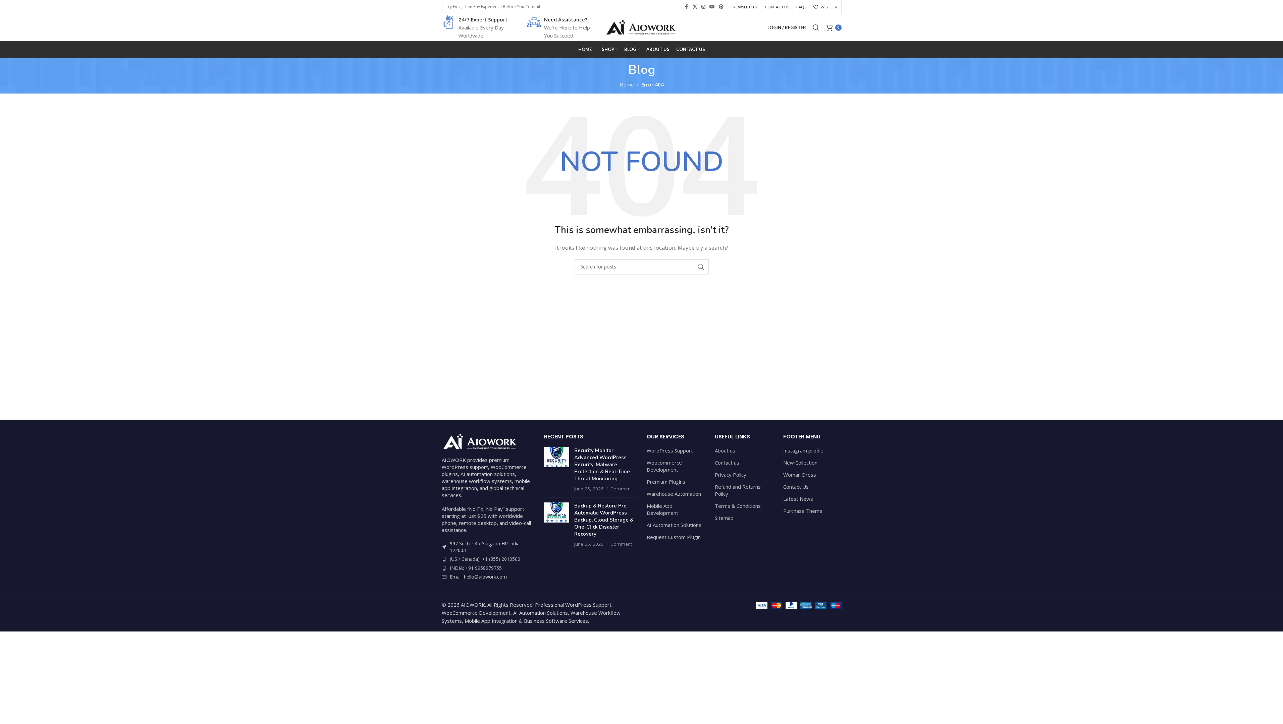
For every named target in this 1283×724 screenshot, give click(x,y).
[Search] (816, 27)
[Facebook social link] (687, 6)
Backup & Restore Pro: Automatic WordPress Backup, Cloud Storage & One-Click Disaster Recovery (604, 519)
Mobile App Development (662, 509)
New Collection (800, 462)
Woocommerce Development (664, 466)
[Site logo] (641, 26)
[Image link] (479, 440)
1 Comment (619, 489)
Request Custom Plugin (674, 537)
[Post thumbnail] (556, 469)
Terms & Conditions (738, 505)
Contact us (727, 462)
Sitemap (724, 518)
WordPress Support (670, 450)
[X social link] (695, 6)
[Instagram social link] (703, 6)
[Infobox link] (475, 27)
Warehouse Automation (674, 493)
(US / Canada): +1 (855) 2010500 (485, 559)
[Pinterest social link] (721, 6)
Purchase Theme (802, 510)
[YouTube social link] (712, 6)
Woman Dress (799, 474)
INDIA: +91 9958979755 (476, 568)
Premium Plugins (666, 481)
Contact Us (796, 486)
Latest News (798, 498)
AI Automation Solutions (674, 525)
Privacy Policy (730, 474)
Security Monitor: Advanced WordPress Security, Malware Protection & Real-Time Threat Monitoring (602, 464)
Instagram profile (803, 450)
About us (725, 450)
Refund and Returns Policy (738, 490)
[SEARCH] (701, 267)
